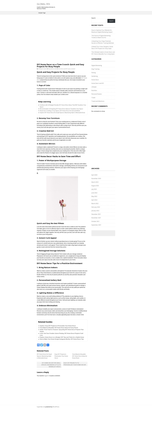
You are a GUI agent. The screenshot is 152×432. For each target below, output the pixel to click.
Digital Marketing (96, 65)
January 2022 (95, 211)
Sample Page (42, 13)
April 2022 (94, 200)
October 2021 (95, 221)
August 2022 (95, 186)
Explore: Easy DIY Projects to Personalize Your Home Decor (58, 325)
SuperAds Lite (41, 407)
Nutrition (94, 90)
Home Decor (95, 80)
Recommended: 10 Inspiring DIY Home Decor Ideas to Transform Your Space (61, 108)
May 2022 (94, 196)
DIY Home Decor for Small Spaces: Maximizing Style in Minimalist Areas (44, 356)
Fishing (93, 72)
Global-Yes (43, 3)
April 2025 (94, 175)
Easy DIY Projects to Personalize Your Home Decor (61, 356)
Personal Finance (96, 94)
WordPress (56, 407)
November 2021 (96, 218)
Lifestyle (93, 87)
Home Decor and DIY (62, 68)
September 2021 (96, 225)
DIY (82, 78)
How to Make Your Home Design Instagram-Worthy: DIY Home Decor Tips (62, 339)
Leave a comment (71, 68)
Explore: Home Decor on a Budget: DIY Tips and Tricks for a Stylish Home (62, 337)
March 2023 (94, 182)
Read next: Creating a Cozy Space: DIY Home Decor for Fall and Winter (60, 110)
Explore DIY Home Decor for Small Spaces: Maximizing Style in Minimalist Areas (62, 112)
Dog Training (95, 69)
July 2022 (94, 189)
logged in (46, 375)
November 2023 (96, 178)
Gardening (94, 76)
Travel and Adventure (97, 101)
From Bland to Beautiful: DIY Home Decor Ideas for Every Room (59, 327)
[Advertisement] (62, 29)
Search (93, 18)
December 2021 (96, 214)
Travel (93, 97)
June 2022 (94, 193)
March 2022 (94, 203)
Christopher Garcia (42, 68)
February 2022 (95, 207)
